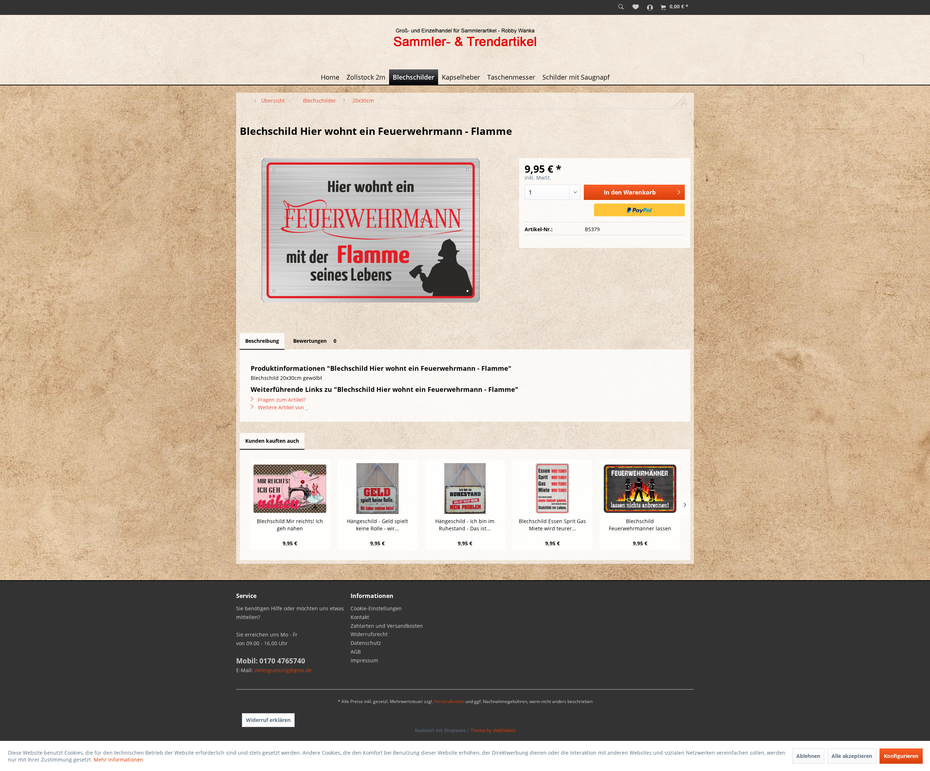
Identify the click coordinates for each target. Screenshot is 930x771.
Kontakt (360, 617)
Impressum (364, 660)
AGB (356, 651)
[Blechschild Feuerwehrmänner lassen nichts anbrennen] (639, 488)
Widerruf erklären (268, 719)
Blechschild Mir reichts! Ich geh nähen (290, 525)
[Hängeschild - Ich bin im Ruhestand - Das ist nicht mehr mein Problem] (465, 488)
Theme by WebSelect (492, 730)
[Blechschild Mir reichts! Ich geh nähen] (290, 488)
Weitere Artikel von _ (282, 407)
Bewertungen (314, 340)
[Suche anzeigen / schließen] (621, 7)
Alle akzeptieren (852, 755)
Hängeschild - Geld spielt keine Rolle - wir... (377, 525)
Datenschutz (366, 642)
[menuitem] (621, 7)
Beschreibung (262, 340)
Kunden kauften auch (272, 440)
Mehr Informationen (118, 759)
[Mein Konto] (650, 7)
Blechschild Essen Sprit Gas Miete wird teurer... (552, 525)
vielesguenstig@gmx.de (283, 670)
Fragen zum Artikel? (281, 399)
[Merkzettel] (636, 7)
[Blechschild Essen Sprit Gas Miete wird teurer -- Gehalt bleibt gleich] (552, 488)
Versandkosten (449, 701)
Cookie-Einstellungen (376, 608)
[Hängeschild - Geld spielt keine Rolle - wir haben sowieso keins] (377, 488)
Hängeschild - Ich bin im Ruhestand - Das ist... (464, 525)
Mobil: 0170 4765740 (270, 661)
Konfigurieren (901, 755)
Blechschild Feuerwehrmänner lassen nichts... (640, 525)
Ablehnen (808, 755)
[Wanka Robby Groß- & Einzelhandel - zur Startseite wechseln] (465, 38)
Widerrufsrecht (369, 634)
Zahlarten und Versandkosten (387, 625)
